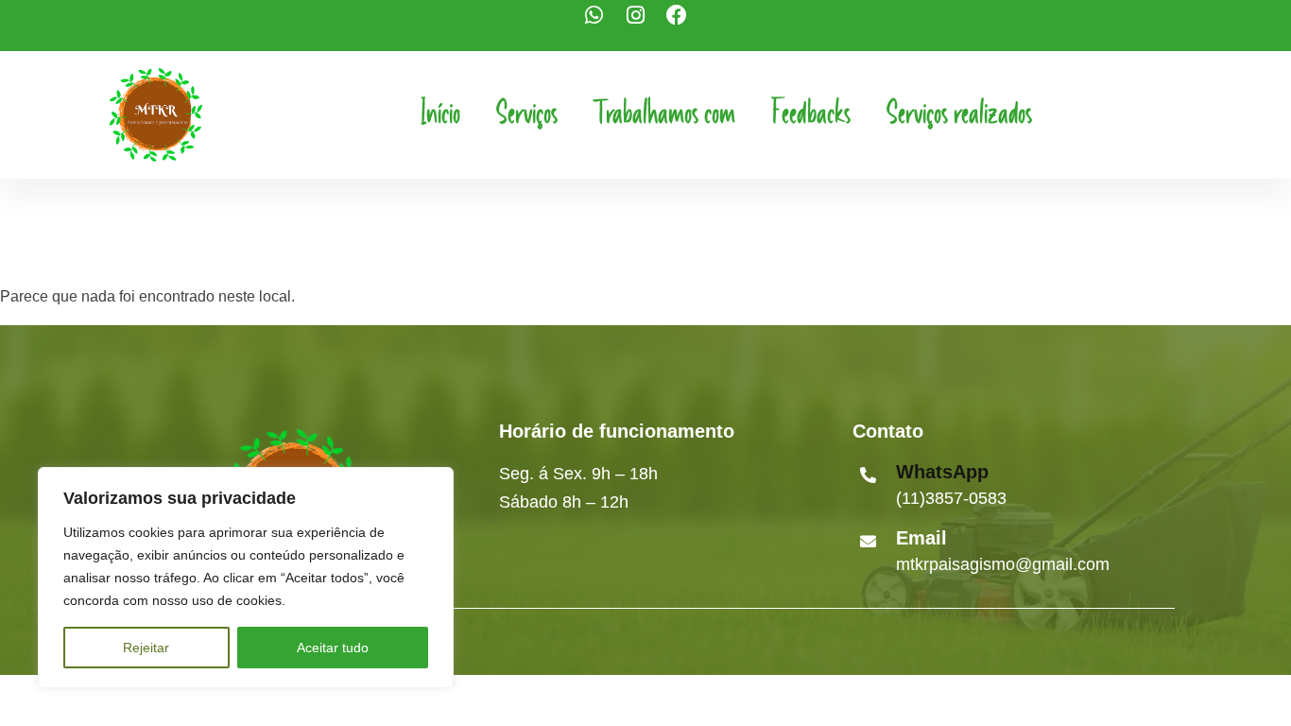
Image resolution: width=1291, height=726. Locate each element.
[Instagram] (645, 25)
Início (440, 114)
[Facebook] (687, 25)
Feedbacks (811, 114)
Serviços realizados (959, 114)
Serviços (527, 114)
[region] (246, 577)
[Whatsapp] (604, 25)
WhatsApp (942, 471)
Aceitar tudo (333, 647)
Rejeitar (146, 647)
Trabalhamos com (664, 114)
